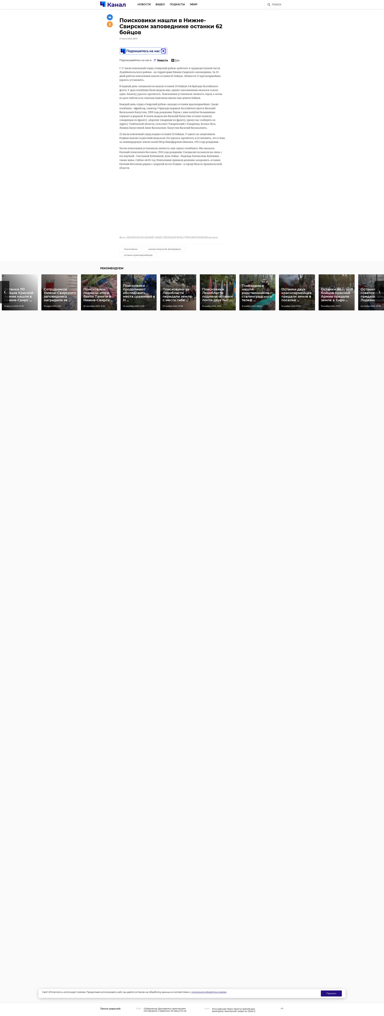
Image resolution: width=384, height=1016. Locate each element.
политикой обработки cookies (208, 992)
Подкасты (177, 4)
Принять (331, 993)
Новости (144, 4)
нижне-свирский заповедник (164, 249)
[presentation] (4, 292)
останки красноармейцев (138, 255)
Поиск (276, 4)
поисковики (130, 249)
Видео (160, 4)
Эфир (193, 4)
